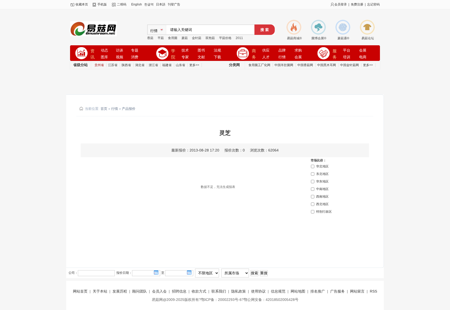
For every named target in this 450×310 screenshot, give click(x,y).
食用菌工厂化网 (259, 65)
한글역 (149, 4)
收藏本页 (82, 4)
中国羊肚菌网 (283, 65)
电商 (362, 57)
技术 (185, 50)
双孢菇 (210, 38)
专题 (134, 50)
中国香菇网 (305, 65)
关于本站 (100, 291)
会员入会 (159, 291)
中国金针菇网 (349, 65)
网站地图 (298, 291)
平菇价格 (225, 38)
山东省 (180, 65)
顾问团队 (139, 291)
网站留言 (357, 291)
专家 (185, 57)
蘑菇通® (343, 38)
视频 (119, 57)
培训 (346, 57)
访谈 (119, 50)
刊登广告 (174, 4)
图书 (201, 50)
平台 (346, 50)
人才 (266, 57)
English (136, 4)
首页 (104, 109)
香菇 (150, 38)
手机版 (102, 4)
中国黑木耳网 (326, 65)
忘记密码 (373, 4)
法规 (217, 50)
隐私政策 (238, 291)
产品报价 (128, 109)
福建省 (167, 65)
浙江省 (153, 65)
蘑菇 (185, 38)
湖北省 (140, 65)
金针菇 (196, 38)
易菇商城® (294, 38)
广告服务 (337, 291)
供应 (266, 50)
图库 (104, 57)
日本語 (160, 4)
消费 (134, 57)
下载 (217, 57)
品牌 (282, 50)
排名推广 (317, 291)
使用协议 (258, 291)
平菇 (161, 38)
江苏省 (112, 65)
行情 (282, 57)
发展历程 (120, 291)
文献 (201, 57)
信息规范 (278, 291)
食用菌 (172, 38)
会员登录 (340, 4)
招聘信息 (179, 291)
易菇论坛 (367, 38)
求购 (298, 50)
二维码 (121, 4)
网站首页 (80, 291)
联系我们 (218, 291)
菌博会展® (318, 38)
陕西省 (126, 65)
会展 (298, 57)
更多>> (194, 65)
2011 (239, 38)
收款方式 (199, 291)
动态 (104, 50)
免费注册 (357, 4)
